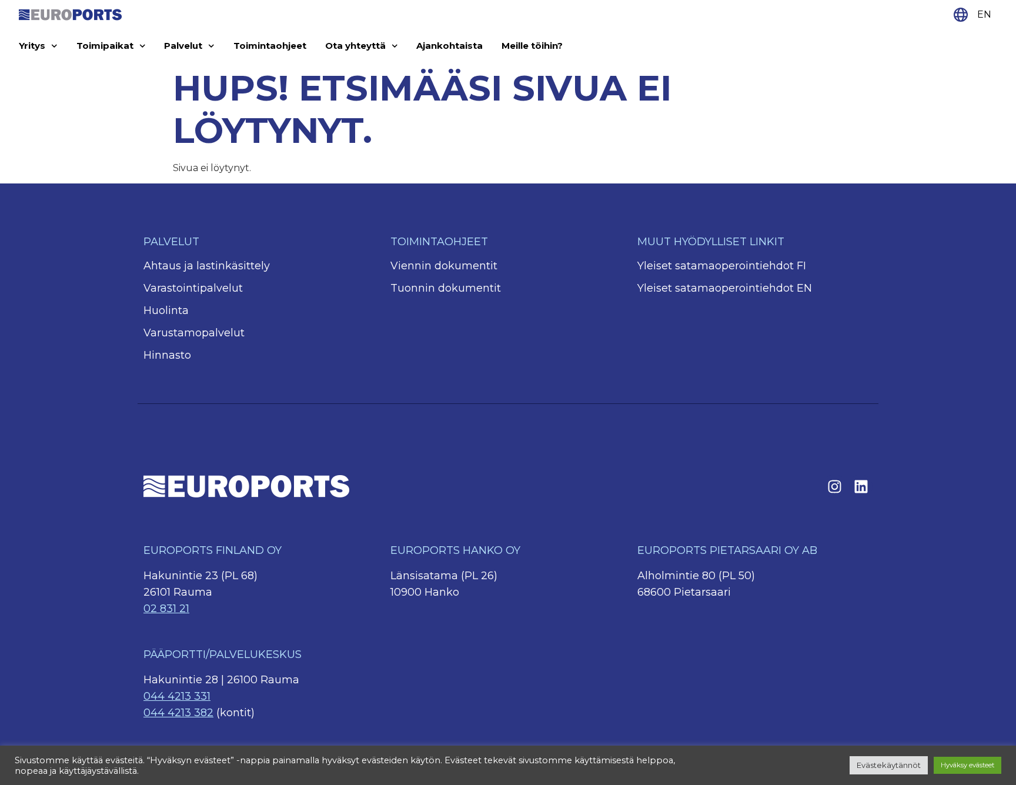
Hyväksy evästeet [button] (967, 765)
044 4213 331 (176, 696)
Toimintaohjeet (269, 45)
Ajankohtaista (449, 45)
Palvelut (183, 45)
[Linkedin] (861, 486)
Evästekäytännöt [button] (889, 765)
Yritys (32, 45)
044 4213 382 (178, 712)
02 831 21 (166, 608)
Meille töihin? (532, 45)
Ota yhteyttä (355, 45)
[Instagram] (834, 486)
